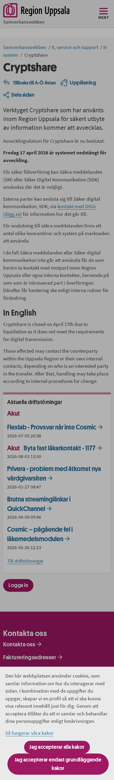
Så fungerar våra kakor (29, 733)
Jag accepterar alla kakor (57, 747)
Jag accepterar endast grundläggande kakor (58, 764)
